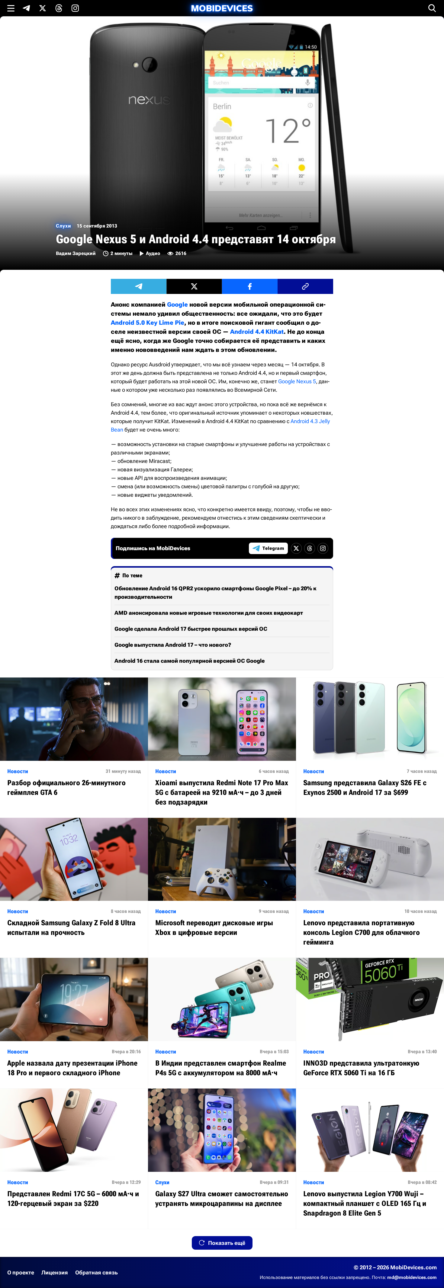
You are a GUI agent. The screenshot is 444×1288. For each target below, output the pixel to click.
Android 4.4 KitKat (257, 331)
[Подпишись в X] (42, 8)
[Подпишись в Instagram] (75, 8)
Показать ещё (226, 1243)
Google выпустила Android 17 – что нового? (172, 645)
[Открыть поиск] (432, 8)
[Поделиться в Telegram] (138, 286)
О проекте (20, 1272)
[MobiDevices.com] (222, 8)
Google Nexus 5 (297, 381)
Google (177, 304)
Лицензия (54, 1272)
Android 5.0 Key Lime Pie (147, 322)
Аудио (153, 253)
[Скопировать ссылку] (305, 286)
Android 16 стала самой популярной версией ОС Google (189, 661)
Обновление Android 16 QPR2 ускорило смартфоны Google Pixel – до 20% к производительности (215, 592)
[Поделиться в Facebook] (250, 286)
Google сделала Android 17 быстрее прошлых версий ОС (190, 629)
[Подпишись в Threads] (59, 8)
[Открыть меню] (10, 8)
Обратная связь (96, 1272)
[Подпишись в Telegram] (26, 8)
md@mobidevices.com (412, 1277)
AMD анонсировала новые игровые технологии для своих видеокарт (208, 613)
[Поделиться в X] (194, 286)
